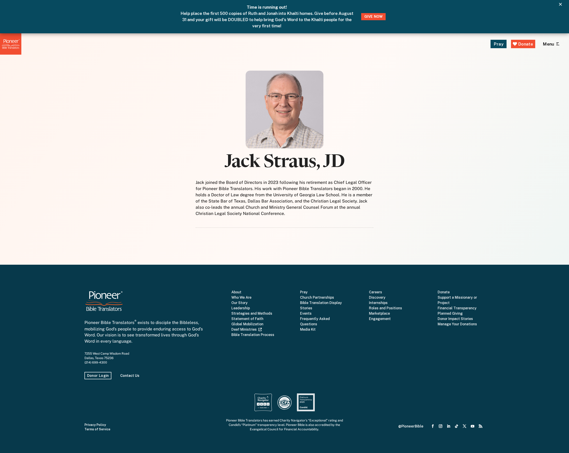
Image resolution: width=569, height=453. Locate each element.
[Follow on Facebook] (432, 426)
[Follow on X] (464, 426)
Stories (306, 308)
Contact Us (129, 376)
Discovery (377, 297)
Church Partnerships (317, 297)
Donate (525, 44)
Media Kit (308, 329)
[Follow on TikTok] (456, 426)
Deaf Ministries (244, 329)
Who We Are (241, 297)
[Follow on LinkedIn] (448, 426)
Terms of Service (97, 429)
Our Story (239, 303)
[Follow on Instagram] (440, 426)
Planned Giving (450, 313)
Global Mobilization (247, 324)
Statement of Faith (247, 319)
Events (306, 313)
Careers (375, 292)
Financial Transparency (457, 308)
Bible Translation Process (252, 335)
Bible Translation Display (321, 303)
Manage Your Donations (457, 324)
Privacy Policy (95, 425)
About (236, 292)
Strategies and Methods (251, 313)
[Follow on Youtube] (472, 426)
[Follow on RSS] (480, 426)
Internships (378, 303)
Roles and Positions (385, 308)
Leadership (240, 308)
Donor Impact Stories (455, 319)
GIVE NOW (373, 16)
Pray (498, 44)
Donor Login (98, 376)
